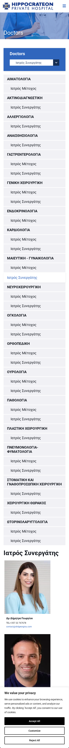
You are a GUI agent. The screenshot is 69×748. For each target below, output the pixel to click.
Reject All (34, 740)
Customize (34, 730)
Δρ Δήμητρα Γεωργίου (19, 618)
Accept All (34, 721)
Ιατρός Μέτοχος (23, 88)
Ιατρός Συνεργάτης (26, 107)
